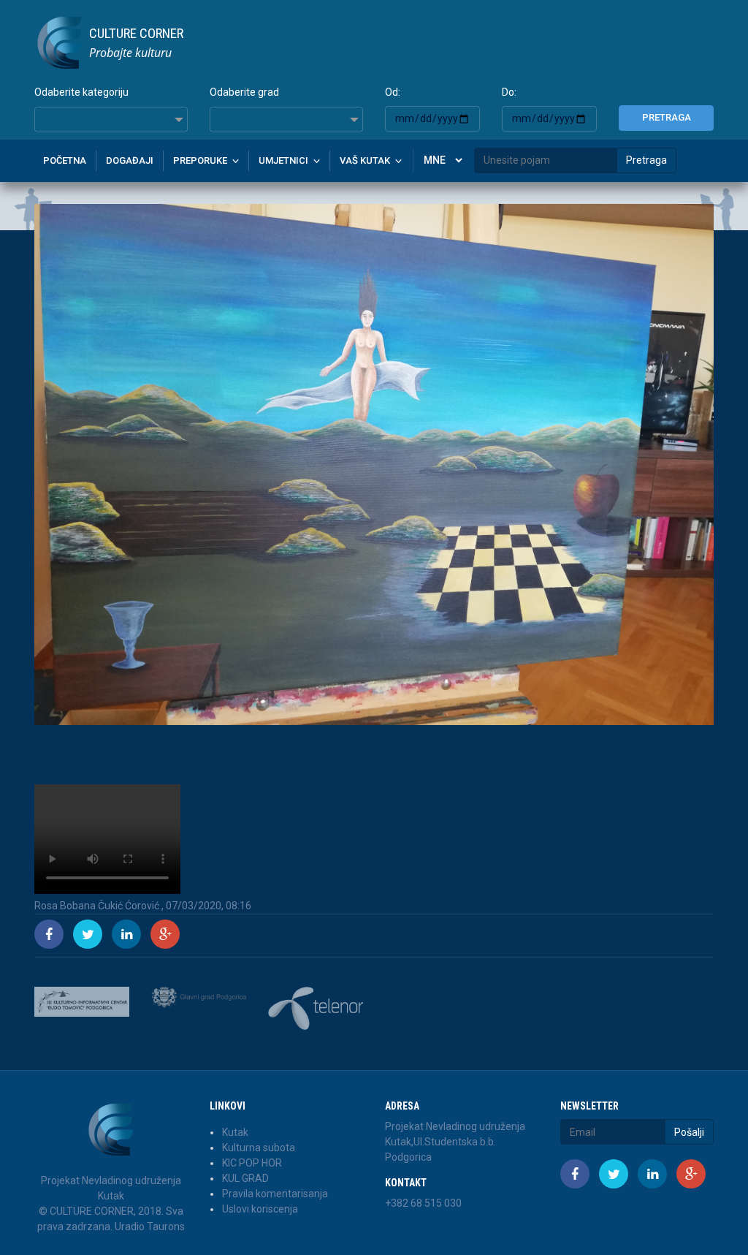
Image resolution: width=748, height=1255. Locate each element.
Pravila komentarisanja (275, 1193)
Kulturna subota (258, 1147)
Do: (509, 92)
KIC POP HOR (252, 1163)
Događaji (129, 160)
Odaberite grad (244, 92)
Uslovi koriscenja (260, 1209)
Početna (64, 160)
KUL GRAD (245, 1178)
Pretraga (666, 117)
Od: (392, 92)
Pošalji (689, 1132)
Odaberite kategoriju (81, 92)
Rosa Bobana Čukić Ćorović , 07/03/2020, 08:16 (142, 905)
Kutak (235, 1132)
